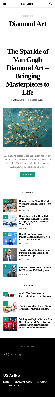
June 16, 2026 (24, 274)
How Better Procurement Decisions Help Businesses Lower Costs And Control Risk (34, 237)
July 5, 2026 (23, 228)
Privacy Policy (23, 382)
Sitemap (42, 382)
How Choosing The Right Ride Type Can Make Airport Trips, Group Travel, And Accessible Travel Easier (34, 220)
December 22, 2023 (35, 100)
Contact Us (14, 385)
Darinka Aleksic (18, 100)
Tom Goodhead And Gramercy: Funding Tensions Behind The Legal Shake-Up (34, 253)
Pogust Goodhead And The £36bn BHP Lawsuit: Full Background (35, 269)
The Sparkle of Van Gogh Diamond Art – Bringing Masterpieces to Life (27, 71)
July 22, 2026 (24, 210)
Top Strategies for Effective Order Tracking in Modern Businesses (35, 307)
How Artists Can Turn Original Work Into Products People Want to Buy (35, 204)
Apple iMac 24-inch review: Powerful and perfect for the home (35, 294)
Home (6, 382)
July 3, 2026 (23, 243)
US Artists (27, 4)
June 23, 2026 (24, 259)
